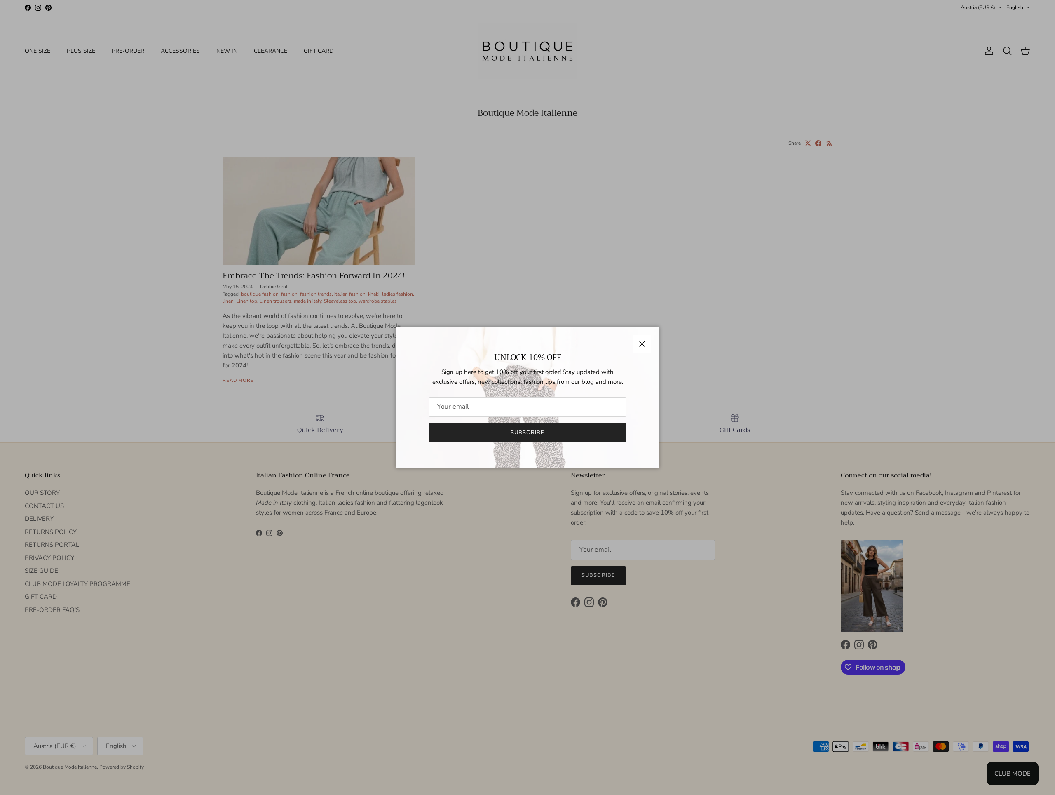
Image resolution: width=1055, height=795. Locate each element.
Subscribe (527, 432)
